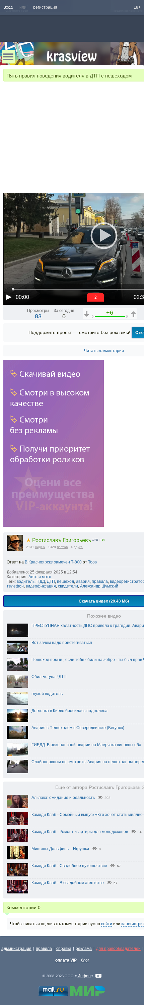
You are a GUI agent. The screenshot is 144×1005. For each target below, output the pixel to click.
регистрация (45, 7)
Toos (92, 562)
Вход (8, 7)
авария (83, 581)
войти (106, 924)
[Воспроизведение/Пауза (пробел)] (9, 297)
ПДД (41, 581)
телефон (15, 586)
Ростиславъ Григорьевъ (58, 540)
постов (62, 547)
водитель (25, 581)
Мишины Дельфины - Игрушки (60, 848)
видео (40, 547)
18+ (137, 7)
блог (85, 960)
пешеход (65, 581)
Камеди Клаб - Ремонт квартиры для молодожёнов (79, 831)
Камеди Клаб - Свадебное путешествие (69, 865)
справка (63, 948)
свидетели (68, 586)
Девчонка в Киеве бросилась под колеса (69, 710)
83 (38, 316)
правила (100, 581)
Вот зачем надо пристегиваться (61, 642)
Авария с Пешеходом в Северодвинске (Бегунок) (77, 727)
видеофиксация (41, 586)
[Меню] (8, 56)
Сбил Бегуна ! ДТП (49, 676)
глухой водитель (47, 693)
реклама (84, 948)
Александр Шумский (99, 586)
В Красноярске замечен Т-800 (53, 562)
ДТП (51, 581)
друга (78, 547)
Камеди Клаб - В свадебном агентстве (67, 882)
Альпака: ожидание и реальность (63, 797)
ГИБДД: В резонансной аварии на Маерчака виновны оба (86, 744)
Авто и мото (39, 576)
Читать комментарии (104, 350)
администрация (16, 948)
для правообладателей (118, 948)
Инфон (84, 976)
